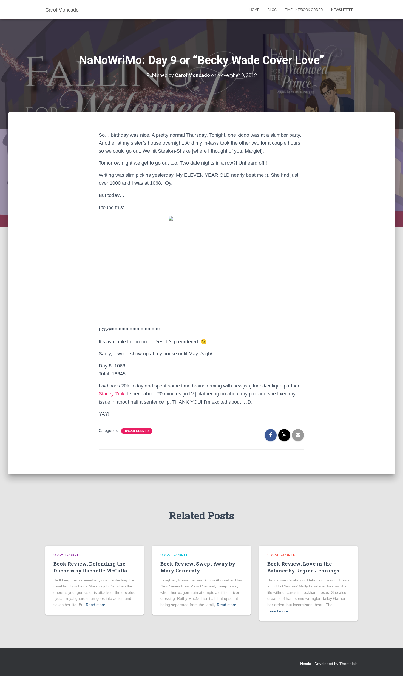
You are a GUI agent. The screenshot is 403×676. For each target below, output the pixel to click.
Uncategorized (137, 430)
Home (254, 10)
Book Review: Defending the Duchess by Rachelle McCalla (90, 567)
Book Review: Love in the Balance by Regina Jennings (303, 567)
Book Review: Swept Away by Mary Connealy (197, 567)
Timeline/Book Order (304, 10)
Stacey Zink (111, 394)
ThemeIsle (348, 663)
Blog (272, 10)
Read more (95, 605)
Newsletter (342, 10)
